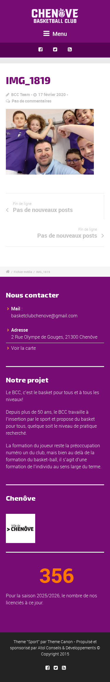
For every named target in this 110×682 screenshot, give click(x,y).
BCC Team (20, 94)
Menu (59, 34)
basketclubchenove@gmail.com (44, 315)
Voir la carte (23, 348)
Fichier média (23, 272)
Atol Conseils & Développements (67, 647)
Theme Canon (60, 641)
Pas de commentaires (31, 101)
